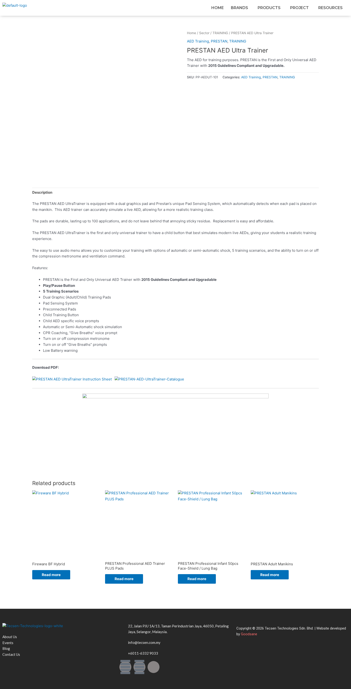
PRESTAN (219, 41)
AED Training (198, 41)
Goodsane (249, 634)
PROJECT (299, 7)
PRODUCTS (269, 7)
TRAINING (220, 33)
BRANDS (239, 7)
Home (191, 33)
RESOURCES (330, 7)
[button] (240, 7)
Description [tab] (42, 192)
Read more (51, 574)
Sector (204, 33)
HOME (217, 7)
